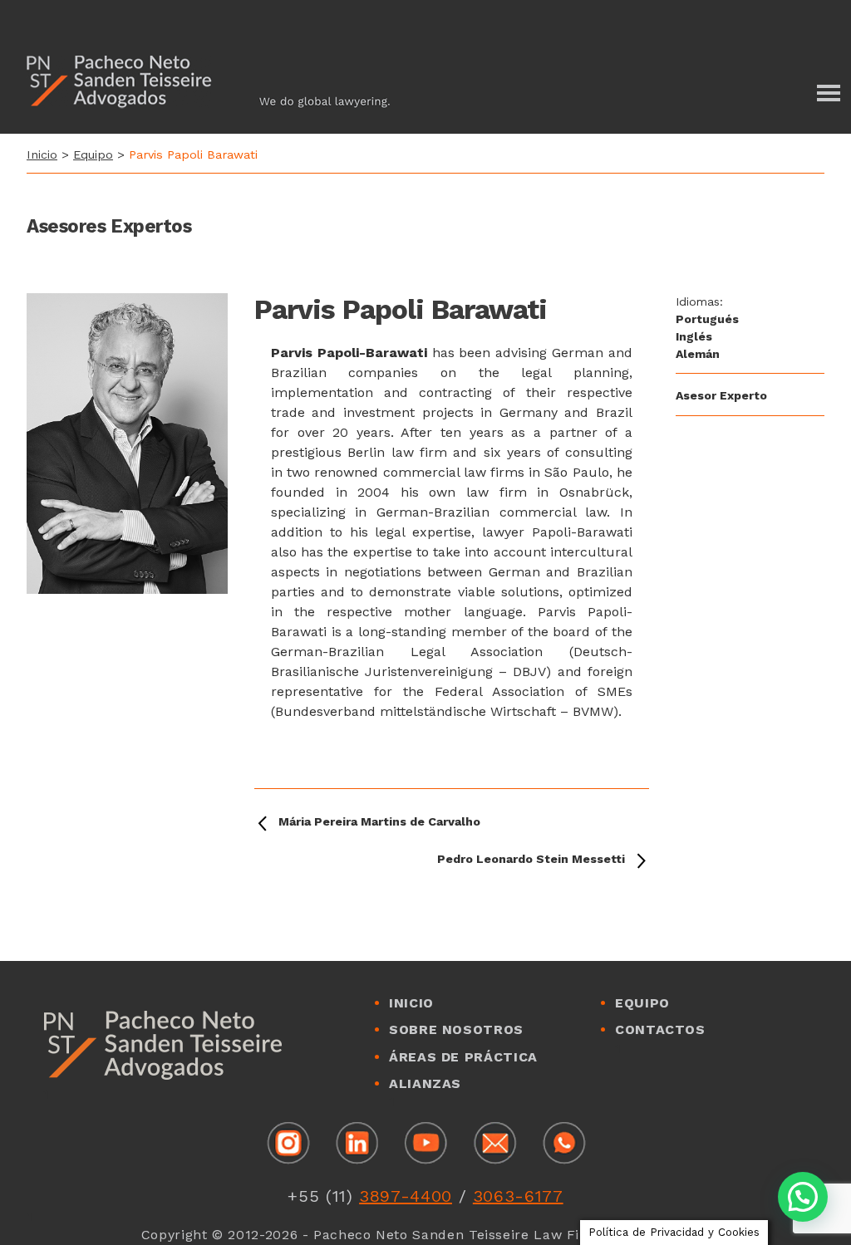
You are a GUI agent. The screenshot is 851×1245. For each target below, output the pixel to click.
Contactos (660, 1029)
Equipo (93, 154)
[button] (803, 1197)
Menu (826, 93)
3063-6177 (518, 1196)
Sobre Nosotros (456, 1029)
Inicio (42, 154)
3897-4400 (405, 1196)
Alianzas (425, 1083)
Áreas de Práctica (463, 1057)
